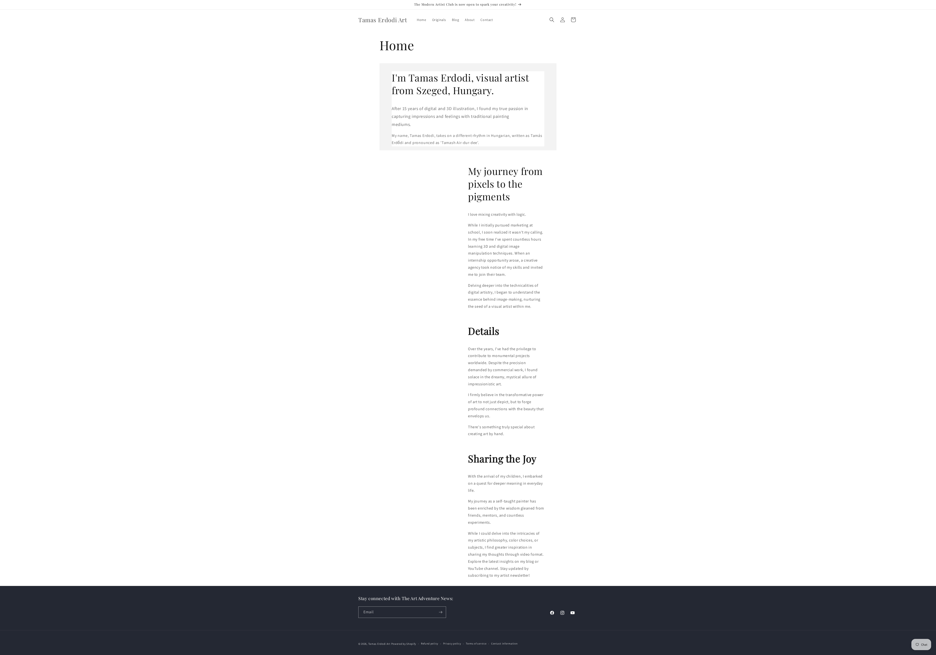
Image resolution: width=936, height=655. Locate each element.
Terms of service (476, 643)
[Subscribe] (440, 612)
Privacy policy (452, 643)
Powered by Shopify (403, 643)
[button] (551, 19)
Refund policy (429, 643)
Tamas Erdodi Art (379, 643)
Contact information (504, 643)
